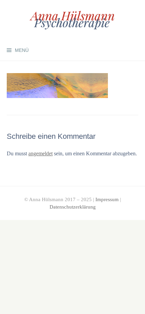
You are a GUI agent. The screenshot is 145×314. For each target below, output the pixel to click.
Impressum (107, 199)
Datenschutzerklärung (73, 207)
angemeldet (40, 153)
